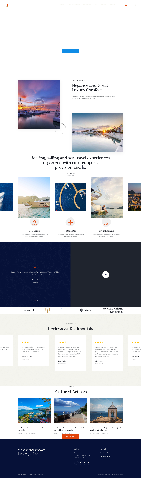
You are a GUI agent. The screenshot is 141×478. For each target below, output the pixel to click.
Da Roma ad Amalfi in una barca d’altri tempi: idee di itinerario (69, 429)
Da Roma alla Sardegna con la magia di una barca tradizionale (105, 429)
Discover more (70, 51)
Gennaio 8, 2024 (22, 433)
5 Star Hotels (70, 231)
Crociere (20, 425)
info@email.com (105, 453)
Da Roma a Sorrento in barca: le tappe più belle (33, 429)
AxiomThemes (101, 475)
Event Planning (106, 231)
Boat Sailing (34, 231)
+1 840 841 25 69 (105, 457)
